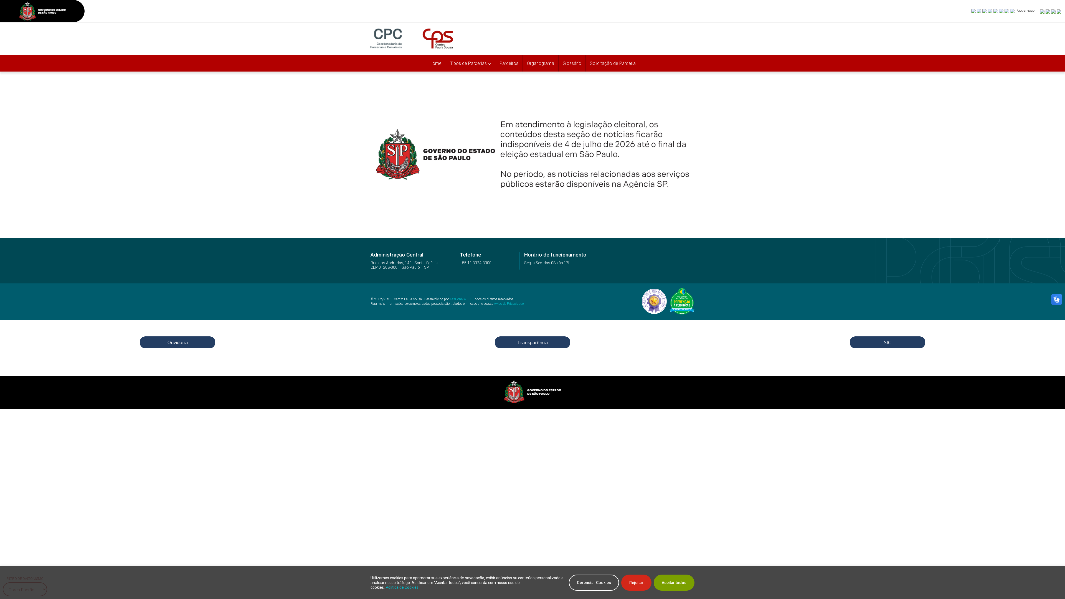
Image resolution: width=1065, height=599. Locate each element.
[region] (532, 582)
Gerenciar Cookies (594, 582)
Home (436, 63)
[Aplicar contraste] (1053, 11)
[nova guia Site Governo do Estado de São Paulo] (42, 12)
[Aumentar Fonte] (1042, 11)
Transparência (532, 342)
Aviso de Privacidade (509, 304)
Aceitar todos (674, 582)
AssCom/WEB (460, 299)
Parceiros (508, 63)
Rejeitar (636, 582)
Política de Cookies (402, 587)
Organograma (540, 63)
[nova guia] (1059, 11)
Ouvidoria (178, 342)
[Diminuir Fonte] (1048, 11)
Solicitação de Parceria (613, 63)
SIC (887, 342)
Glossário (572, 63)
